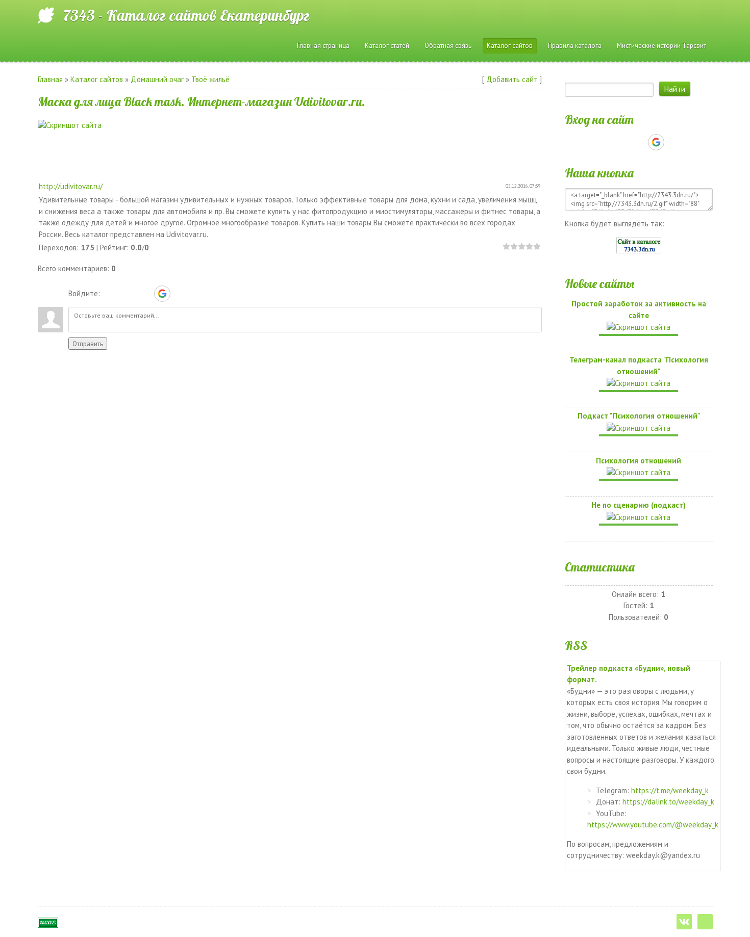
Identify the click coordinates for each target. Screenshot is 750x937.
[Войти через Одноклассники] (180, 293)
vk (684, 921)
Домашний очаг (157, 79)
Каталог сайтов (96, 79)
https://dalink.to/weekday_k (668, 801)
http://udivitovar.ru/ (71, 186)
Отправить (87, 343)
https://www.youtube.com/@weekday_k (652, 824)
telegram (705, 921)
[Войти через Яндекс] (144, 293)
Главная (50, 79)
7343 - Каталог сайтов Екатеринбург (186, 15)
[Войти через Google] (162, 293)
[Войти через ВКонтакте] (127, 293)
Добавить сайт (512, 79)
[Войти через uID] (109, 293)
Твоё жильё (210, 79)
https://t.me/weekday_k (670, 790)
